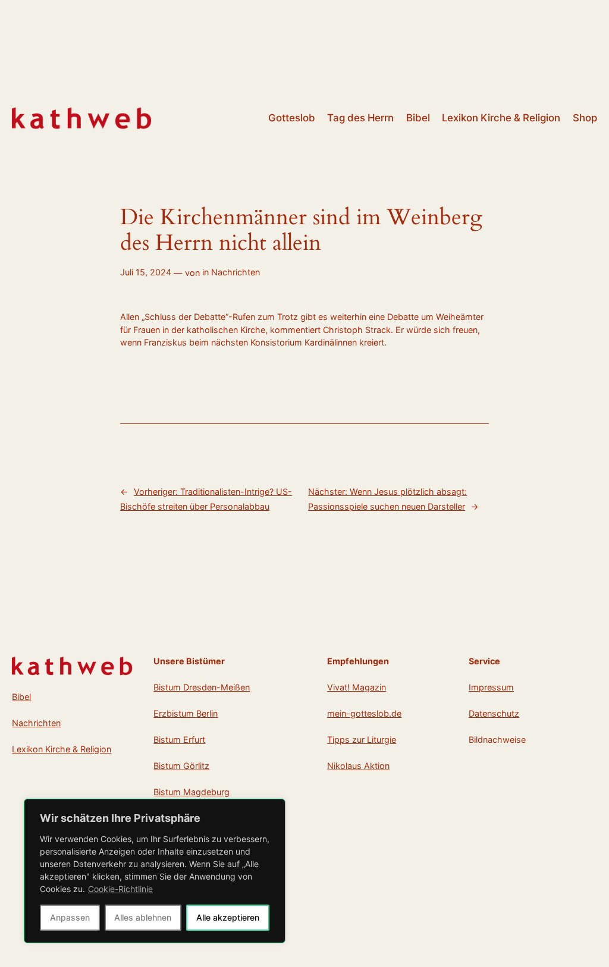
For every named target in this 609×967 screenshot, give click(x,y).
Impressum (491, 687)
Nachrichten (235, 272)
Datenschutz (494, 713)
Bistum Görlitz (181, 766)
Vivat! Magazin (356, 687)
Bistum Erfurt (179, 739)
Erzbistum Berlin (185, 713)
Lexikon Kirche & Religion (61, 749)
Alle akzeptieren (227, 917)
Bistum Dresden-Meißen (201, 687)
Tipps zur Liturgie (361, 739)
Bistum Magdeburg (191, 792)
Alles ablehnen (142, 917)
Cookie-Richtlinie (120, 889)
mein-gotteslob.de (364, 713)
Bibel (21, 697)
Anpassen (70, 917)
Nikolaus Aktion (358, 766)
